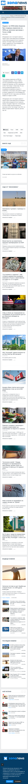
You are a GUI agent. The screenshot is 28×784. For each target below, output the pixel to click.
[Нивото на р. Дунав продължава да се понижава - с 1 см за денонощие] (4, 717)
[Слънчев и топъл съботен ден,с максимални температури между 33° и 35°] (5, 603)
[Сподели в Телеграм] (22, 72)
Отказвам (17, 781)
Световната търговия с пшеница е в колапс (13, 209)
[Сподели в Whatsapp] (3, 75)
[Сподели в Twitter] (15, 72)
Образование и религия (15, 671)
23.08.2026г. (16, 699)
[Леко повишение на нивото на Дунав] (4, 713)
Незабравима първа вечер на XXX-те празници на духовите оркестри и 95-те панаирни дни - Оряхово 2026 (16, 705)
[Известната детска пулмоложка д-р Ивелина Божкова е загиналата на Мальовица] (4, 697)
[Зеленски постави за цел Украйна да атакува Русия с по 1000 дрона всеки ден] (14, 572)
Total (4, 132)
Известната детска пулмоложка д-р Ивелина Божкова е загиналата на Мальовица (16, 697)
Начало (2, 15)
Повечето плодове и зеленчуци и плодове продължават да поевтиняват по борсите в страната (13, 427)
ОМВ (17, 129)
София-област (11, 699)
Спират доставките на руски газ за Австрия (12, 174)
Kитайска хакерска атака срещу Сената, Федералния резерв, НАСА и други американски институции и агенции (17, 646)
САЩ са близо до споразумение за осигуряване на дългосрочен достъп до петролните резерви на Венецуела (13, 315)
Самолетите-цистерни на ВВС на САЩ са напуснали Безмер (16, 723)
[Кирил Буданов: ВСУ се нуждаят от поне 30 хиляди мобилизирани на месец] (5, 676)
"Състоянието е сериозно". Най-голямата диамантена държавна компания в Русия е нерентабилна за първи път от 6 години (13, 277)
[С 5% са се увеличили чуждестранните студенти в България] (5, 669)
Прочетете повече (7, 217)
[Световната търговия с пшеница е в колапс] (14, 199)
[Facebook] (2, 764)
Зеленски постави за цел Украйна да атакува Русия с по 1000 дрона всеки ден (14, 587)
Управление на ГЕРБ (13, 132)
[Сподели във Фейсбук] (12, 72)
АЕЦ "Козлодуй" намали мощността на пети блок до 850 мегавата (13, 353)
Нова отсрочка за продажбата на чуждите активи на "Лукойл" (12, 501)
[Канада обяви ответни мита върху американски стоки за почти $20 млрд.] (14, 377)
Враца (9, 707)
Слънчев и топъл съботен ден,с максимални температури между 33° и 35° (17, 602)
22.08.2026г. (13, 707)
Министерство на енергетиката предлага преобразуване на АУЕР (13, 241)
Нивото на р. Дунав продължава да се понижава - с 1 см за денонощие (16, 716)
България (12, 605)
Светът (12, 650)
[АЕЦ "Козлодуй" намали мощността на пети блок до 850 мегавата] (14, 342)
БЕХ (21, 132)
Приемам (9, 781)
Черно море (18, 135)
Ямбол (9, 725)
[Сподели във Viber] (19, 72)
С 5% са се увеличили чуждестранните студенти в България (16, 668)
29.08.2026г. (14, 597)
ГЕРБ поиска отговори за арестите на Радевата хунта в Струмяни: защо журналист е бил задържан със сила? (17, 629)
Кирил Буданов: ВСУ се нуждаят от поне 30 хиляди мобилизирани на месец (18, 675)
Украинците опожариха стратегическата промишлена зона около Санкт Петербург (16, 730)
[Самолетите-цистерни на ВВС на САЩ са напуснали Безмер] (4, 724)
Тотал (12, 129)
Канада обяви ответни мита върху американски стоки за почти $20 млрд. (13, 389)
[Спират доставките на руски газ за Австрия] (14, 159)
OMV (22, 129)
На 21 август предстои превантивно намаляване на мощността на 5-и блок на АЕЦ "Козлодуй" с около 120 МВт (13, 536)
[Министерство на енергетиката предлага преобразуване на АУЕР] (14, 231)
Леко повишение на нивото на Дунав (16, 711)
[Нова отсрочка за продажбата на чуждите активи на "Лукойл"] (14, 490)
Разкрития (12, 615)
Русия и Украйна (6, 597)
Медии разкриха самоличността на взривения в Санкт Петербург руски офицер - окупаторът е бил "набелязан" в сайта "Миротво (17, 611)
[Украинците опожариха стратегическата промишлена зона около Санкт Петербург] (4, 730)
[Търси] (24, 13)
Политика (12, 633)
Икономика (7, 15)
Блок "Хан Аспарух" (8, 135)
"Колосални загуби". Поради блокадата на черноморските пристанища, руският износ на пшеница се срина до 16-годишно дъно (13, 465)
